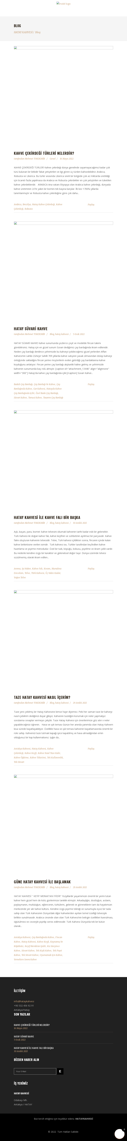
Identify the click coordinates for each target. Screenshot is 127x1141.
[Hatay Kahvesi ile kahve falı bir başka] (63, 459)
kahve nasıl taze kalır (49, 753)
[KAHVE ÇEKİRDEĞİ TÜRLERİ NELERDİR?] (63, 95)
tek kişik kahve (43, 950)
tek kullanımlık (55, 757)
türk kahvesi (37, 573)
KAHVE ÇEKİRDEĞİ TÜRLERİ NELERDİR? (44, 153)
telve (27, 573)
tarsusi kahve (35, 397)
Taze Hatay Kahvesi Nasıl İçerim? (42, 697)
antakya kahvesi (22, 748)
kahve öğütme (21, 757)
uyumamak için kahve (51, 955)
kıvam (47, 568)
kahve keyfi (31, 753)
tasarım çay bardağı (53, 397)
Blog (37, 32)
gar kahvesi (39, 388)
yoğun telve (20, 577)
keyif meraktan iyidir (35, 946)
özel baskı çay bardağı (47, 393)
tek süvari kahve (30, 955)
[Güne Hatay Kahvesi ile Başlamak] (63, 824)
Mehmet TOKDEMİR (35, 158)
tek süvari (19, 762)
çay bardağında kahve (43, 937)
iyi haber (26, 568)
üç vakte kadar (52, 573)
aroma (17, 568)
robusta (29, 209)
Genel (53, 158)
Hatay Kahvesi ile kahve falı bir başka (47, 517)
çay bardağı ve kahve (44, 384)
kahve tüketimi (38, 757)
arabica (17, 204)
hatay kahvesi (62, 334)
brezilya (27, 204)
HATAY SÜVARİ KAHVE (30, 328)
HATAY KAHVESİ (23, 32)
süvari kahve (20, 397)
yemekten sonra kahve (25, 959)
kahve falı (37, 568)
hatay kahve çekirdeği (43, 204)
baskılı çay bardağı (23, 384)
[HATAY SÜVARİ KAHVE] (63, 270)
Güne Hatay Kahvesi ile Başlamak (42, 881)
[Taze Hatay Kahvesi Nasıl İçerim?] (63, 639)
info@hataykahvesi (24, 1001)
